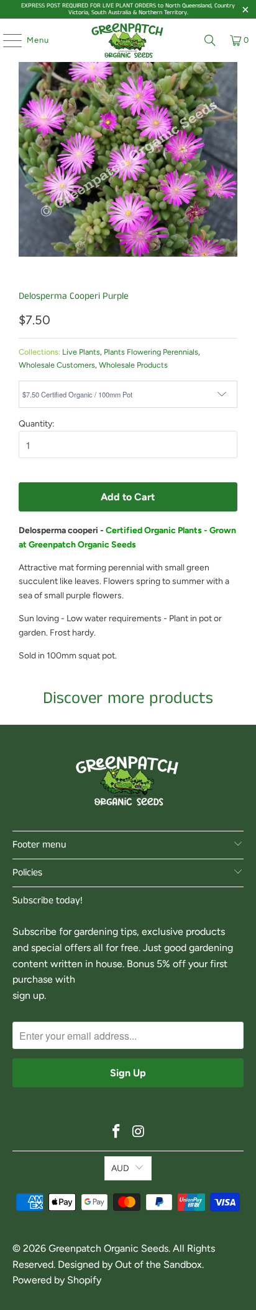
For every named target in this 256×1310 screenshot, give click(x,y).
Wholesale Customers (57, 365)
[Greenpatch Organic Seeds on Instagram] (138, 1132)
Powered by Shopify (56, 1280)
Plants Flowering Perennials (151, 351)
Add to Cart (128, 497)
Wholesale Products (133, 365)
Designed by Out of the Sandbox (130, 1264)
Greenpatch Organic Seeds (108, 1248)
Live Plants (81, 351)
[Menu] (6, 40)
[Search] (210, 40)
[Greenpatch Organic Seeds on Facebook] (116, 1132)
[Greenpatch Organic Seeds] (128, 40)
